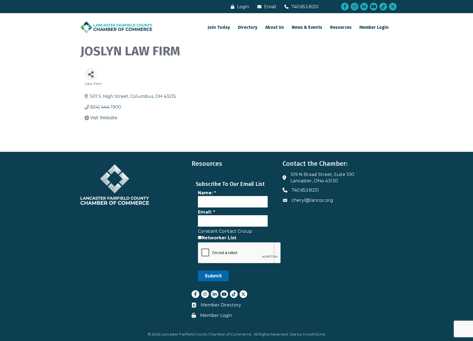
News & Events (307, 27)
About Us (274, 27)
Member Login (374, 27)
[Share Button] (91, 74)
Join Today (219, 27)
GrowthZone (313, 334)
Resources (340, 27)
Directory (247, 27)
